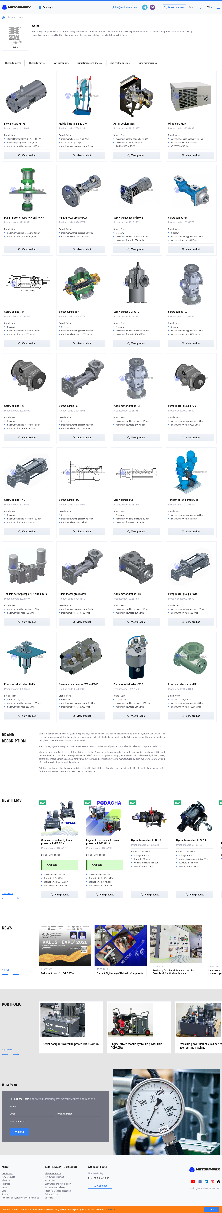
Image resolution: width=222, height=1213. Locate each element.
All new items (7, 893)
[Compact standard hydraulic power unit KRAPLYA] (59, 817)
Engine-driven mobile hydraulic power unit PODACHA (103, 842)
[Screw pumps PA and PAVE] (136, 190)
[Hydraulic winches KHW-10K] (194, 817)
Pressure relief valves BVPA (19, 684)
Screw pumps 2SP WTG (126, 311)
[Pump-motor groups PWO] (191, 566)
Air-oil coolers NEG (124, 123)
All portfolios (7, 1049)
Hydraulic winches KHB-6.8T (147, 840)
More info (110, 1209)
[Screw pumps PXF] (82, 378)
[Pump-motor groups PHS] (136, 566)
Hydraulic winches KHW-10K (191, 840)
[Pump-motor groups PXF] (82, 566)
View (29, 155)
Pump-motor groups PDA (73, 217)
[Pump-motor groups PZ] (136, 378)
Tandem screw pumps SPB (183, 499)
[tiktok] (218, 1181)
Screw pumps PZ (177, 311)
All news (5, 970)
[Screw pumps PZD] (27, 378)
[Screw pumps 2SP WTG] (136, 284)
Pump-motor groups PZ (126, 405)
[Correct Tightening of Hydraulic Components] (121, 951)
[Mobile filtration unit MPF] (82, 96)
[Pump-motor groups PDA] (82, 190)
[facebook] (200, 1181)
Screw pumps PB (177, 217)
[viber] (152, 7)
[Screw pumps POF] (136, 472)
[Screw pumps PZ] (191, 284)
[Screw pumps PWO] (27, 472)
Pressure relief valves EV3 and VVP (78, 684)
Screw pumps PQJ (69, 499)
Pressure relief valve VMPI (182, 684)
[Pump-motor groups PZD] (191, 378)
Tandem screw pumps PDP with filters (25, 593)
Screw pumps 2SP (69, 311)
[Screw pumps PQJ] (82, 472)
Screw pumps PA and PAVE (128, 217)
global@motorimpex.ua (124, 7)
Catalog (47, 7)
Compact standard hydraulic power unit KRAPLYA (57, 842)
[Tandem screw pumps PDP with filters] (27, 566)
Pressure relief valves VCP (128, 684)
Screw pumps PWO (14, 499)
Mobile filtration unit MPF (73, 123)
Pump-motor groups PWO (182, 593)
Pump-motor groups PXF (73, 593)
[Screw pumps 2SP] (82, 284)
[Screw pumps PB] (191, 190)
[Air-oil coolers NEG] (136, 96)
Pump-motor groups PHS (127, 593)
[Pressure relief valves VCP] (136, 657)
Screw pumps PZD (14, 405)
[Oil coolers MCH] (191, 96)
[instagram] (212, 1181)
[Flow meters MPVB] (27, 96)
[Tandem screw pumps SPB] (191, 472)
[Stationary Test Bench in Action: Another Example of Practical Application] (176, 951)
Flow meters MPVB (14, 123)
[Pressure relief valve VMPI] (191, 657)
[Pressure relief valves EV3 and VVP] (82, 657)
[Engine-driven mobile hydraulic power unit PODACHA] (104, 817)
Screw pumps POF (123, 499)
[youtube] (193, 1181)
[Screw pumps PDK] (27, 284)
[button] (5, 898)
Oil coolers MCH (177, 123)
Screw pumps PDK (14, 311)
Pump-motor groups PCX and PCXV (24, 217)
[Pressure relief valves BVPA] (27, 657)
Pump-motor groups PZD (182, 405)
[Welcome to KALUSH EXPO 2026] (65, 951)
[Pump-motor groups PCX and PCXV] (27, 190)
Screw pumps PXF (69, 405)
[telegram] (145, 7)
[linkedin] (206, 1181)
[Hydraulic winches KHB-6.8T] (149, 817)
